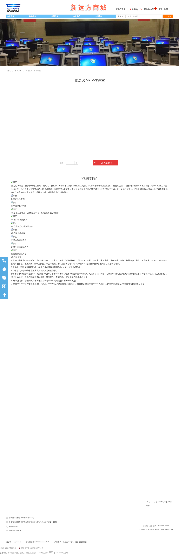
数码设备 (38, 16)
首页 (9, 71)
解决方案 (18, 71)
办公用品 (82, 16)
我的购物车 (149, 9)
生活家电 (104, 16)
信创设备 (60, 16)
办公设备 (16, 16)
